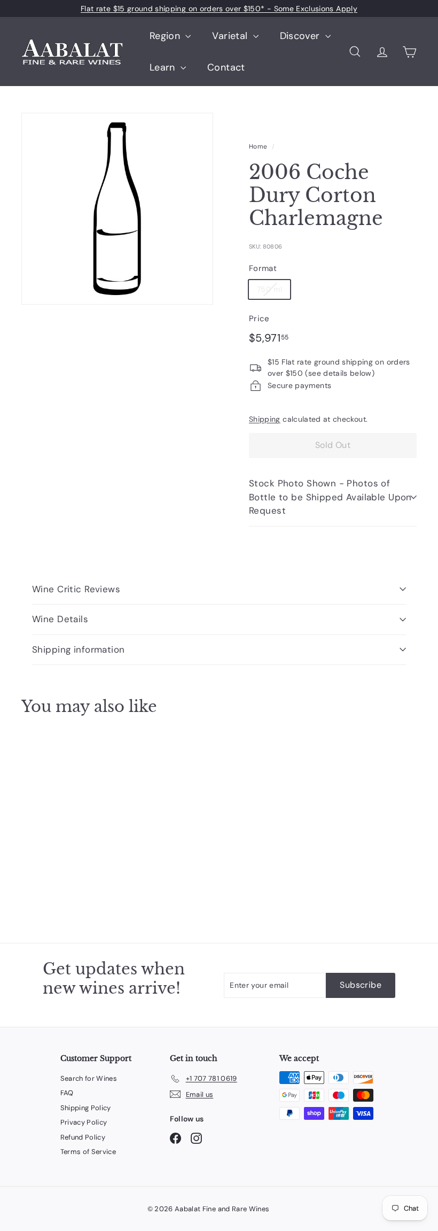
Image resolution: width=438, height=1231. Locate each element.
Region (166, 35)
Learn (164, 67)
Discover (301, 35)
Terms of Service (88, 1151)
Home (258, 146)
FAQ (67, 1092)
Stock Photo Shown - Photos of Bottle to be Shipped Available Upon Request (330, 496)
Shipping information (78, 649)
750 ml (269, 289)
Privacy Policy (83, 1122)
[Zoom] (117, 208)
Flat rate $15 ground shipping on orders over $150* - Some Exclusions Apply (219, 8)
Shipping (264, 419)
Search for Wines (89, 1078)
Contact (226, 67)
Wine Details (60, 619)
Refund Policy (83, 1137)
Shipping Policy (85, 1107)
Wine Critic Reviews (76, 589)
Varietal (231, 35)
